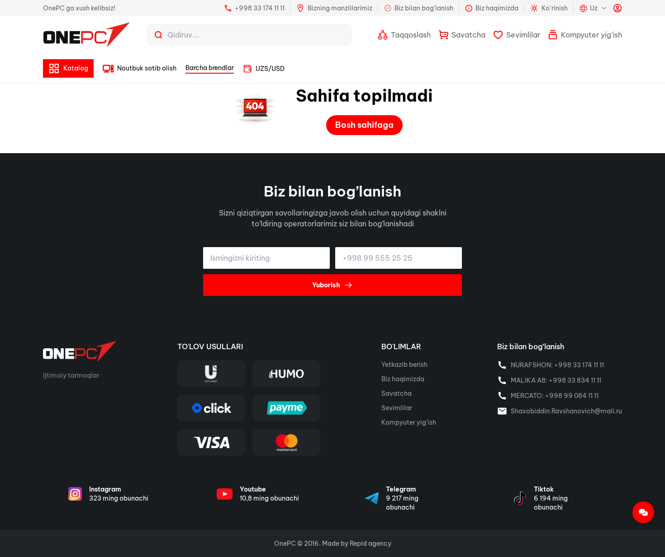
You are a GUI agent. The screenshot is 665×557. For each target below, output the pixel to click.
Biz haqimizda (402, 379)
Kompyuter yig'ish (408, 422)
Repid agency (370, 543)
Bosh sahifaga (364, 125)
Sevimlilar (396, 408)
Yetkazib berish (404, 364)
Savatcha (396, 393)
